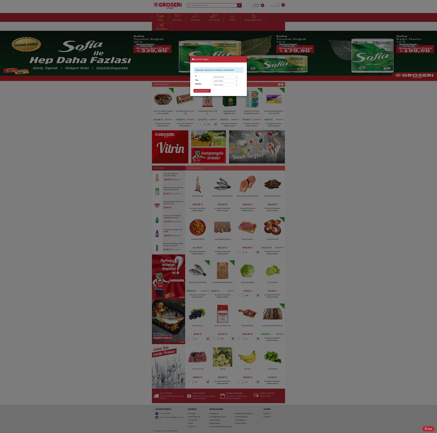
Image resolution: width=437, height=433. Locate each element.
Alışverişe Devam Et (202, 91)
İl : (196, 76)
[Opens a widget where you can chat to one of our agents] (428, 429)
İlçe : (197, 80)
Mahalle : (198, 84)
